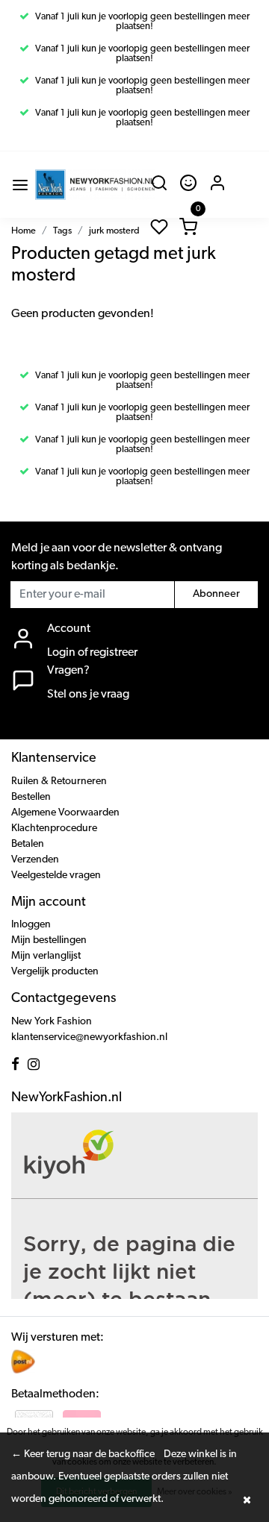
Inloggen (31, 924)
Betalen (27, 844)
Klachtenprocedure (54, 828)
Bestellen (31, 797)
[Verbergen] (246, 1499)
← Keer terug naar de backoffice (83, 1454)
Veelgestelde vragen (56, 875)
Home (23, 231)
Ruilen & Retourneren (59, 781)
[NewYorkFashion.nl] (95, 184)
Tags (62, 231)
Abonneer (216, 594)
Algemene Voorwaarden (65, 812)
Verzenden (35, 859)
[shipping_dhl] (23, 1362)
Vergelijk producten (55, 971)
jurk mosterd (114, 231)
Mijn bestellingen (49, 940)
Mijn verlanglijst (46, 956)
